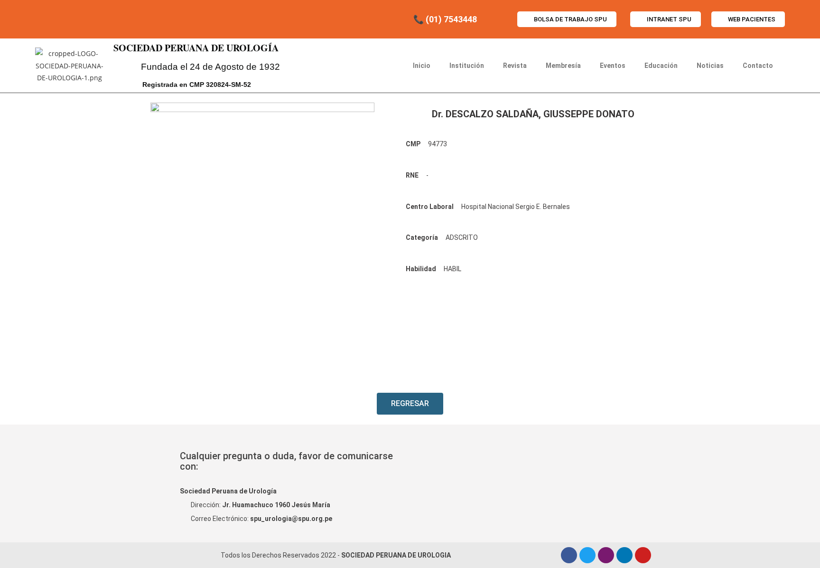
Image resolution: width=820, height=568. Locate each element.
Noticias (710, 65)
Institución (466, 65)
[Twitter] (587, 555)
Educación (661, 65)
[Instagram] (606, 555)
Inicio (421, 65)
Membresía (563, 65)
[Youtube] (643, 555)
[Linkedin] (624, 555)
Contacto (758, 65)
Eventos (612, 65)
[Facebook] (569, 555)
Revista (515, 65)
